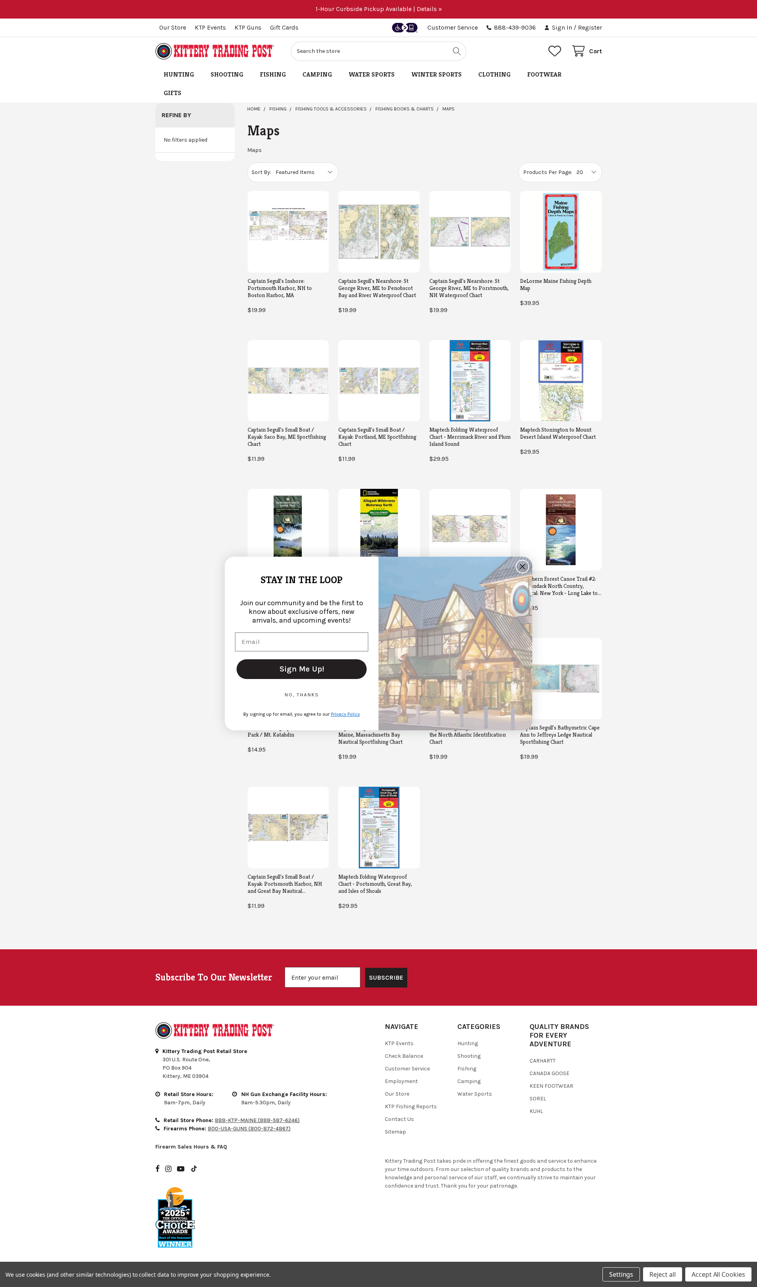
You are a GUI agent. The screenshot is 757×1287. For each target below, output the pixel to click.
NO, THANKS (302, 695)
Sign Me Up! (302, 668)
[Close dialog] (522, 566)
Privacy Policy (345, 714)
